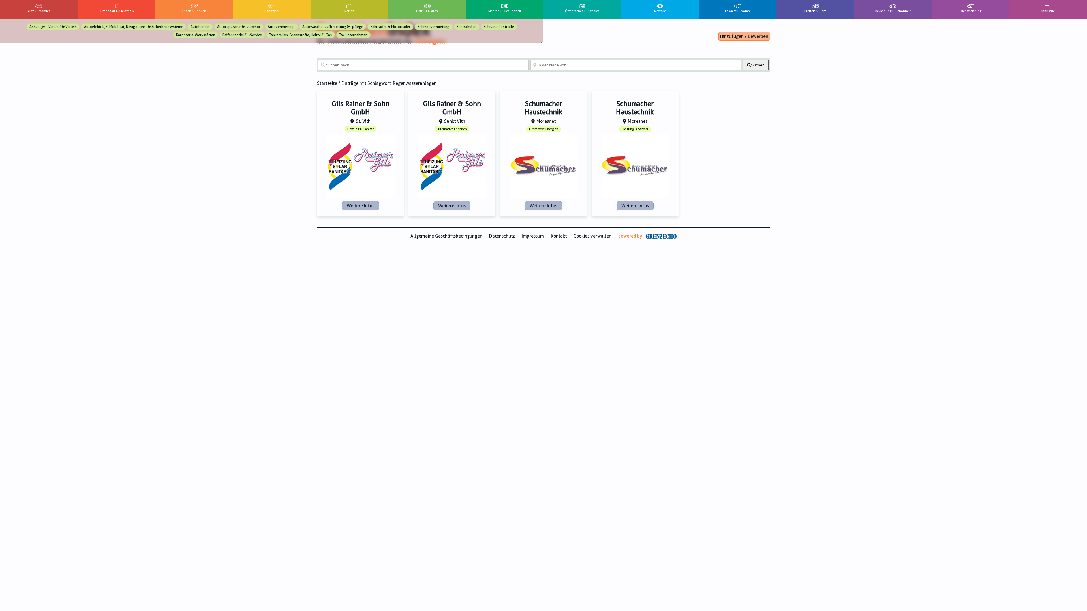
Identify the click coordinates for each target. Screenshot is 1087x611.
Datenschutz (502, 236)
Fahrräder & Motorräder (390, 27)
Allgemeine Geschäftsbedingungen (446, 236)
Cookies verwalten (592, 236)
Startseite (327, 83)
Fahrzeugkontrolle (499, 27)
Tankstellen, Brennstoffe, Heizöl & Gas (300, 35)
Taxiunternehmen (353, 35)
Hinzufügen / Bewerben (744, 36)
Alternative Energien (452, 129)
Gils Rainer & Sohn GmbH (361, 108)
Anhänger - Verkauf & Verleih (53, 27)
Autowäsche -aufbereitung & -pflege (332, 27)
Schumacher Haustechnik (543, 108)
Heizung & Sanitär (360, 129)
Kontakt (559, 236)
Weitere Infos (360, 205)
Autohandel (200, 27)
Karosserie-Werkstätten (195, 35)
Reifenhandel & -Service (242, 35)
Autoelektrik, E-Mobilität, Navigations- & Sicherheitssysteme (133, 27)
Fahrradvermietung (434, 27)
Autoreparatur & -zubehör (238, 27)
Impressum (533, 236)
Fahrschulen (466, 27)
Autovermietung (281, 27)
